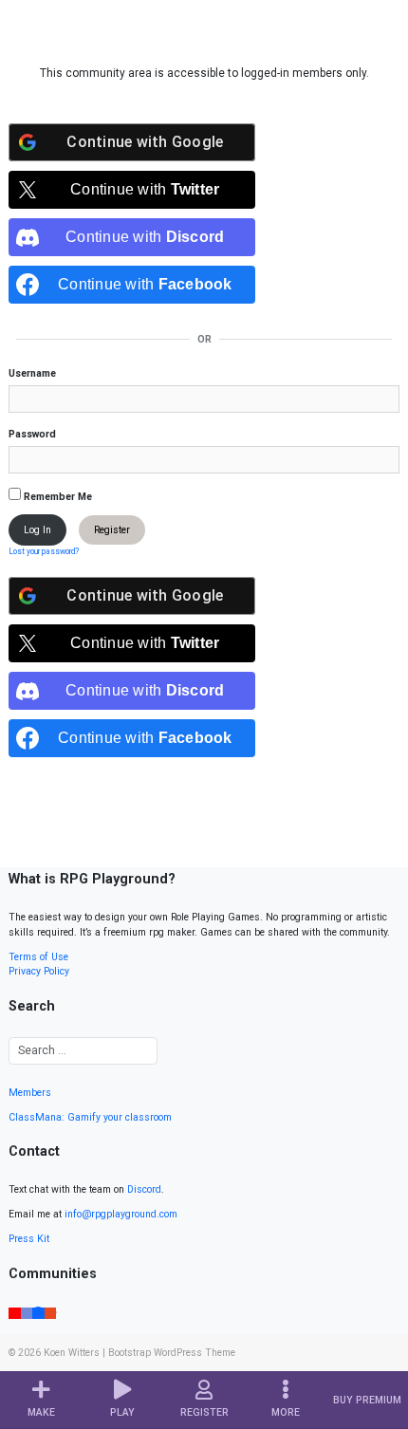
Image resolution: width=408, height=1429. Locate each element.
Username (32, 373)
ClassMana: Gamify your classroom (90, 1117)
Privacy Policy (39, 971)
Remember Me (56, 497)
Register (112, 530)
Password (32, 434)
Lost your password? (44, 551)
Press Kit (29, 1239)
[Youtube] (15, 1312)
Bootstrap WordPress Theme (171, 1352)
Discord (144, 1189)
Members (30, 1092)
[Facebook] (38, 1312)
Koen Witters (72, 1352)
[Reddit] (51, 1312)
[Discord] (27, 1312)
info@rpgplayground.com (121, 1214)
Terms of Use (38, 957)
